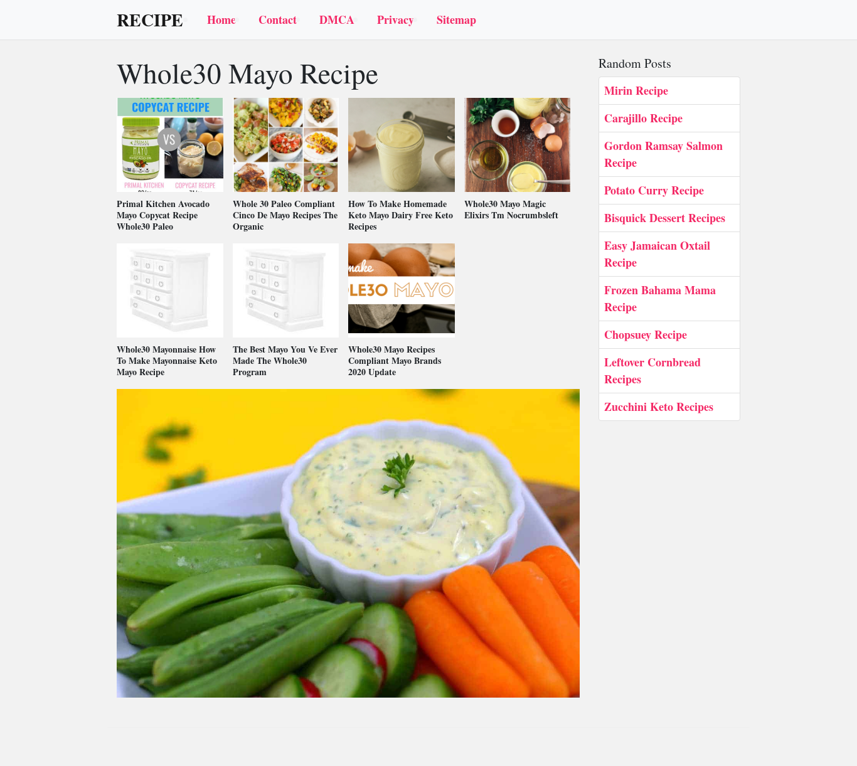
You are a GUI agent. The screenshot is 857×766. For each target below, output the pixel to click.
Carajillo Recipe (643, 118)
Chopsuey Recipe (645, 334)
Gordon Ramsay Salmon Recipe (663, 154)
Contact (277, 19)
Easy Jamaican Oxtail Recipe (657, 253)
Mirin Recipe (636, 90)
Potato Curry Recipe (654, 190)
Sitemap (456, 19)
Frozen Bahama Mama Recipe (660, 298)
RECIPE (150, 20)
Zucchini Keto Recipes (658, 406)
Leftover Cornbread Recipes (652, 370)
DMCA (336, 19)
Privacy (395, 19)
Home (221, 19)
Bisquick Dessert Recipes (664, 218)
